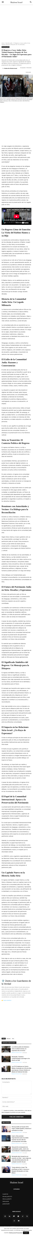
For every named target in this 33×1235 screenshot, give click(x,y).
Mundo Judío (9, 43)
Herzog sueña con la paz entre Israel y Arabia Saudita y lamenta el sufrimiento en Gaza (21, 1128)
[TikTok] (23, 1216)
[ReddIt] (20, 106)
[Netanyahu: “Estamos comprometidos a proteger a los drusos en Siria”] (6, 1059)
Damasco (8, 1038)
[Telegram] (27, 106)
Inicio (3, 43)
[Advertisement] (16, 25)
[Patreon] (14, 1216)
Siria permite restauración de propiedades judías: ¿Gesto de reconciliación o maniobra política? (21, 1148)
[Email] (23, 106)
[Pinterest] (9, 106)
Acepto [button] (26, 1232)
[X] (5, 106)
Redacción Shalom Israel (10, 68)
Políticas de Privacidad (15, 1232)
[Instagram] (5, 1216)
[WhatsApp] (12, 106)
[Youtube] (19, 1221)
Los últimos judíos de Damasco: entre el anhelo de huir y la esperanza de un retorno (20, 1048)
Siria (13, 1038)
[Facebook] (1, 106)
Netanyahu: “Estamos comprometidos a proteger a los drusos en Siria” (21, 1058)
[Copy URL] (31, 106)
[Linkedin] (16, 106)
